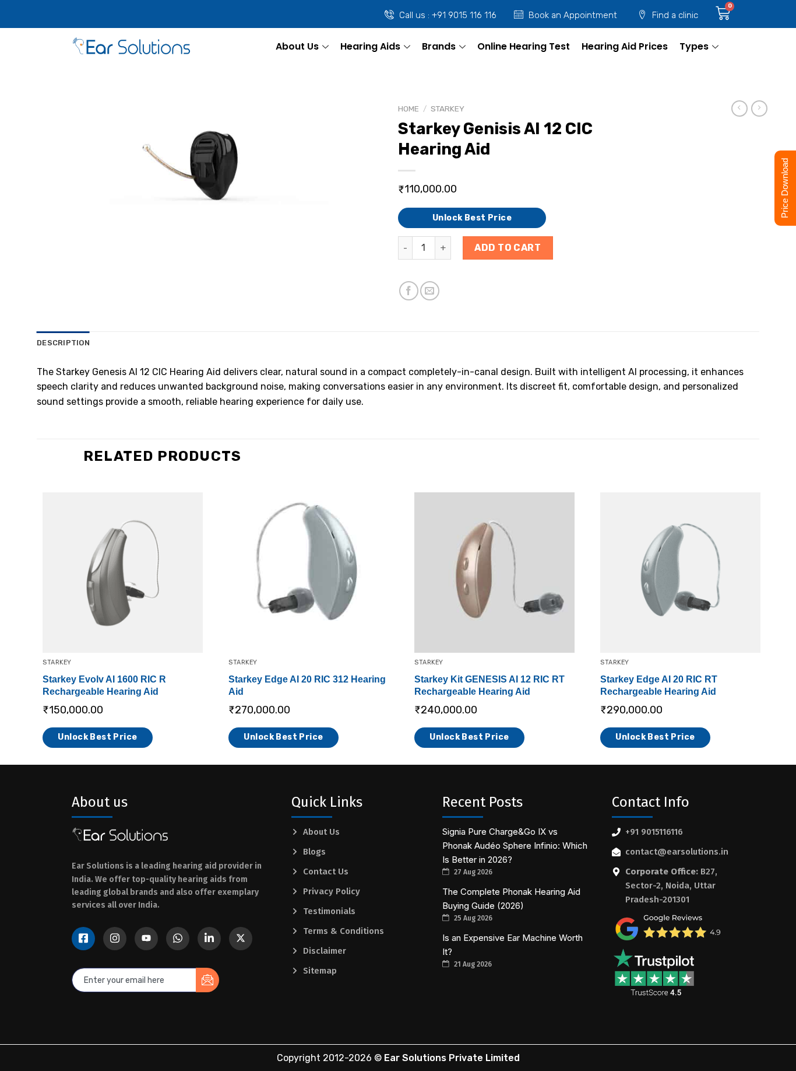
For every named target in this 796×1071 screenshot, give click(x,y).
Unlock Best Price (472, 218)
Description (63, 342)
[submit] (207, 980)
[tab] (63, 343)
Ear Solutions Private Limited (452, 1057)
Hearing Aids (370, 46)
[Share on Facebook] (408, 290)
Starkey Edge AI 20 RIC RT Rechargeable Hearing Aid (658, 685)
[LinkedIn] (209, 938)
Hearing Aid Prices (625, 46)
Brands (439, 46)
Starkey (447, 108)
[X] (240, 938)
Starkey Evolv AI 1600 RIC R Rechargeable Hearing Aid (104, 685)
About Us (297, 46)
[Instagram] (114, 938)
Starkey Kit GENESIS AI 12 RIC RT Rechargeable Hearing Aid (489, 685)
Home (408, 108)
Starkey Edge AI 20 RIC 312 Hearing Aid (307, 685)
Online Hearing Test (523, 46)
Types (694, 46)
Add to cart (507, 247)
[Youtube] (146, 938)
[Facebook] (83, 938)
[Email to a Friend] (429, 290)
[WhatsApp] (177, 938)
